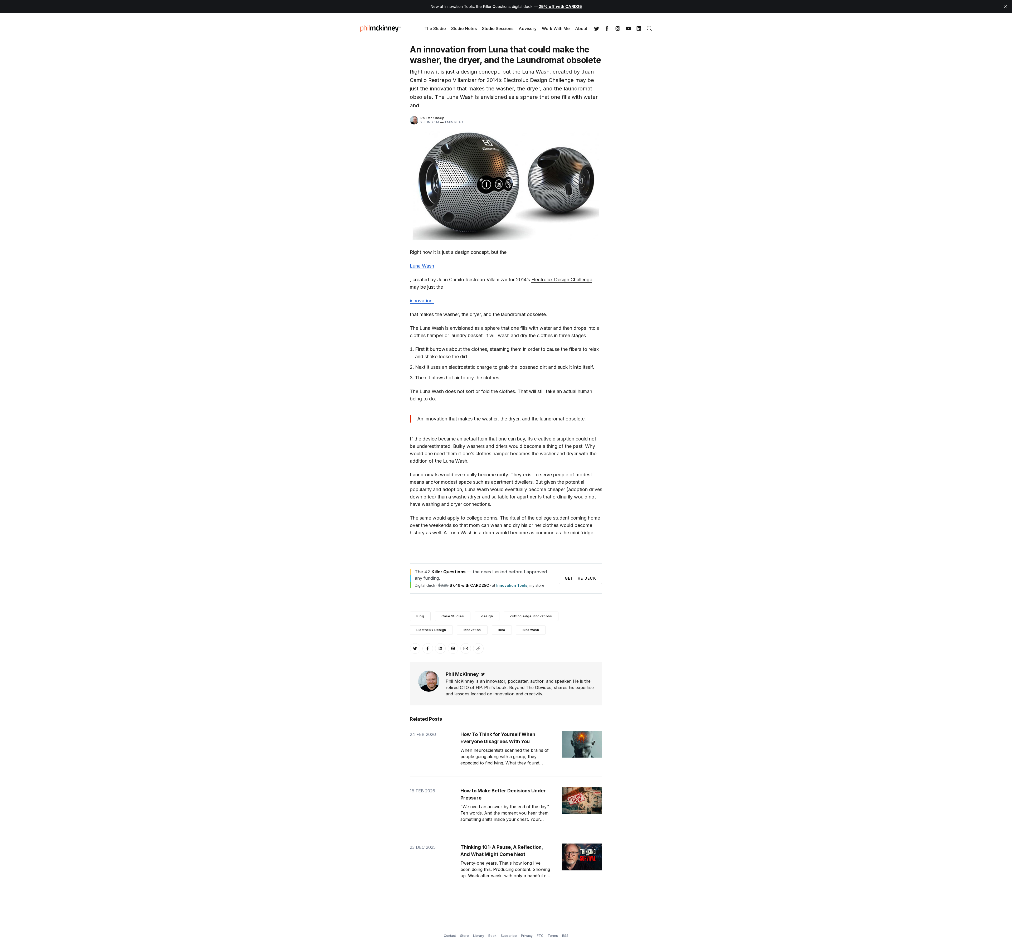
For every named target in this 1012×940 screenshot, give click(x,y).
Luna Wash (422, 266)
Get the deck (580, 578)
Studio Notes (464, 28)
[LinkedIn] (639, 28)
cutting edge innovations (531, 616)
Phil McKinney (432, 118)
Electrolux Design (431, 630)
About (581, 28)
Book (492, 936)
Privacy (527, 936)
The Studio (435, 28)
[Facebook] (607, 28)
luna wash (531, 630)
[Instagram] (618, 28)
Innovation (472, 630)
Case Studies (452, 616)
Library (478, 936)
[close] (1005, 6)
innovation (422, 300)
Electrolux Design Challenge (561, 279)
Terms (553, 936)
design (487, 616)
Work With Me (556, 28)
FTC (540, 936)
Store (464, 936)
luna (501, 630)
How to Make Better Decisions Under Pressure (503, 794)
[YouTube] (628, 28)
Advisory (528, 28)
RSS (565, 936)
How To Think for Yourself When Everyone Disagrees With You (497, 737)
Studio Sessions (497, 28)
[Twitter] (596, 28)
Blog (420, 616)
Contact (450, 936)
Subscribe (509, 936)
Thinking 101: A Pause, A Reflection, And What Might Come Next (501, 850)
